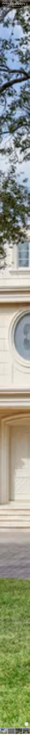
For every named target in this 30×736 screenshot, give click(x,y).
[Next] (26, 364)
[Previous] (3, 364)
